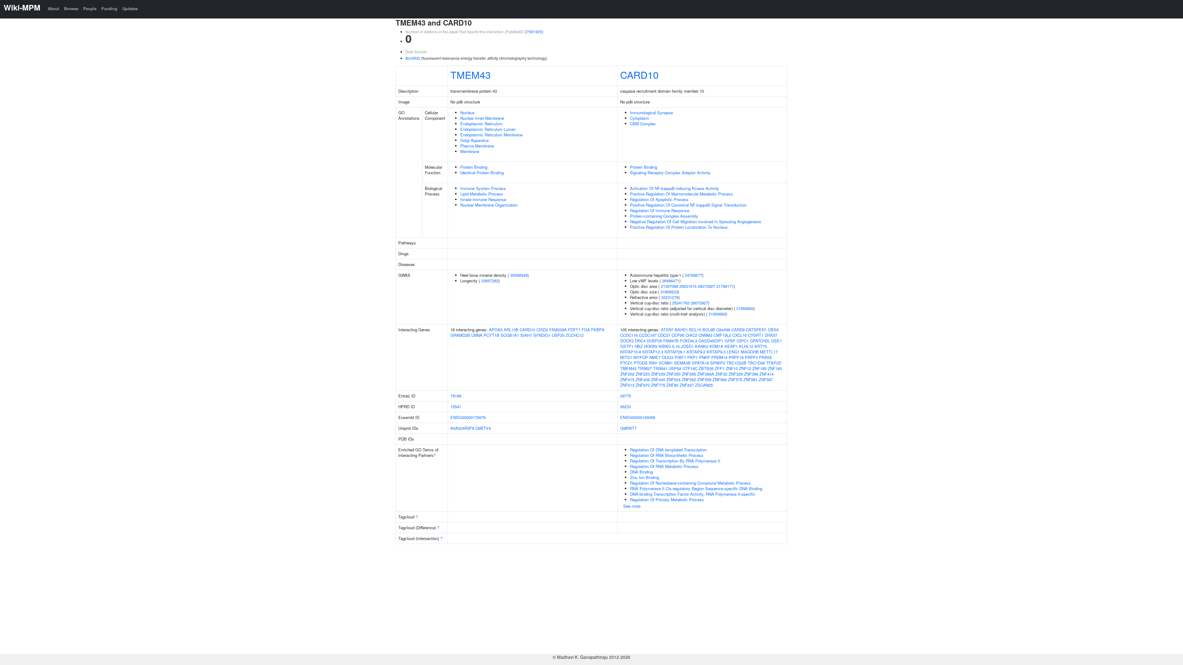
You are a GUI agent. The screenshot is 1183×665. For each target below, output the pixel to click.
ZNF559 (704, 379)
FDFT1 (574, 329)
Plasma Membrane (477, 146)
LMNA (476, 335)
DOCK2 (627, 341)
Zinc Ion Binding (644, 477)
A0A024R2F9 (462, 428)
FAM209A (558, 329)
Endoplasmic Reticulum (481, 124)
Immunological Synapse (651, 112)
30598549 (518, 275)
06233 (625, 406)
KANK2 (701, 346)
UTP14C (689, 368)
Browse (71, 8)
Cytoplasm (639, 118)
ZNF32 (721, 374)
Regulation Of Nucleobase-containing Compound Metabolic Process (690, 483)
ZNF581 (750, 379)
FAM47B (671, 341)
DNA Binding (641, 472)
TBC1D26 (756, 363)
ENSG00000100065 (637, 417)
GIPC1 (743, 341)
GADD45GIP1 (710, 341)
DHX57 (771, 335)
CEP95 (678, 335)
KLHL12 (746, 346)
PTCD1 (626, 363)
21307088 (669, 286)
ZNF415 (627, 379)
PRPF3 (751, 357)
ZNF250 (673, 374)
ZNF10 (732, 368)
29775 (625, 396)
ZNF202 (627, 374)
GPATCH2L (760, 341)
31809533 (669, 292)
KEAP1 (731, 346)
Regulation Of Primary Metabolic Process (667, 499)
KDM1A (716, 346)
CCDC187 (648, 335)
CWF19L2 (722, 335)
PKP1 (692, 357)
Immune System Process (483, 188)
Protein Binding (473, 167)
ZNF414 (766, 374)
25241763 (680, 303)
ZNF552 (689, 379)
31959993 (745, 308)
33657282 (489, 281)
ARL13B (511, 329)
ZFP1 (720, 368)
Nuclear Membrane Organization (489, 205)
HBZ (639, 346)
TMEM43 (470, 74)
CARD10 (639, 74)
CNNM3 (705, 335)
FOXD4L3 (688, 341)
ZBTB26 (706, 368)
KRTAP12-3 (652, 352)
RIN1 (653, 363)
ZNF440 (658, 379)
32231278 (669, 297)
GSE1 (776, 341)
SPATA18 (700, 363)
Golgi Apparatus (474, 140)
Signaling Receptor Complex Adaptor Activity (670, 172)
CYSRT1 (755, 335)
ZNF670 (643, 385)
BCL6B (708, 329)
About (53, 8)
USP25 (558, 335)
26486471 (670, 281)
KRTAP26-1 (675, 352)
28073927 (706, 286)
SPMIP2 (717, 363)
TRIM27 (645, 368)
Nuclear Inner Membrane (482, 118)
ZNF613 (627, 385)
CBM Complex (643, 124)
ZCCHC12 (574, 335)
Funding (109, 8)
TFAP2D (773, 363)
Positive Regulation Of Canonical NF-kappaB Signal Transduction (688, 205)
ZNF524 (673, 379)
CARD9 (738, 329)
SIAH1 (526, 335)
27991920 (533, 31)
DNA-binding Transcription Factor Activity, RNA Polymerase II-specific (692, 494)
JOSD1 (687, 346)
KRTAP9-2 (696, 352)
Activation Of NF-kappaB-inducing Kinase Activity (674, 188)
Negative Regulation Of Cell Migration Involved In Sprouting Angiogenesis (695, 221)
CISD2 (542, 329)
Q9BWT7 (628, 428)
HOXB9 (650, 346)
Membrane (469, 151)
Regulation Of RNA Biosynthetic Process (666, 455)
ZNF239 (658, 374)
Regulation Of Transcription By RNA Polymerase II (675, 461)
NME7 (655, 357)
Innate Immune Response (483, 199)
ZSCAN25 (704, 385)
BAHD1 (681, 329)
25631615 (688, 286)
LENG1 (733, 352)
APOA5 (495, 329)
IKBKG (664, 346)
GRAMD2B (460, 335)
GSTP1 (626, 346)
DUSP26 (654, 341)
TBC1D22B (736, 363)
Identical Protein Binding (482, 172)
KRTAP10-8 (630, 352)
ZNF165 (759, 368)
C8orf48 (723, 329)
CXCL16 (739, 335)
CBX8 (773, 329)
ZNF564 (720, 379)
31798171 (725, 286)
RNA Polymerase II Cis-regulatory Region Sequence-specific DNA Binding (696, 488)
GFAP (730, 341)
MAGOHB (750, 352)
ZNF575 (735, 379)
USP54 (675, 368)
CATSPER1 (756, 329)
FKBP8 (597, 329)
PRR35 (765, 357)
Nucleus (467, 112)
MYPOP (640, 357)
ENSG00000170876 (468, 417)
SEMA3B (682, 363)
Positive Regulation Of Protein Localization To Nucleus (679, 227)
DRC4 (640, 341)
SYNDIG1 (542, 335)
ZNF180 (775, 368)
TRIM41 (660, 368)
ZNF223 (643, 374)
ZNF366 (751, 374)
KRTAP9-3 (716, 352)
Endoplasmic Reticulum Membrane (491, 135)
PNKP (704, 357)
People (89, 8)
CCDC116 (629, 335)
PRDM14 (719, 357)
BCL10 (695, 329)
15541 (455, 406)
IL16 (676, 346)
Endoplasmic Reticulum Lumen (488, 129)
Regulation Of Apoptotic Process (659, 199)
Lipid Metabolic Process (481, 194)
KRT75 (760, 346)
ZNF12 (745, 368)
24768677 (693, 275)
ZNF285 (689, 374)
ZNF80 (672, 385)
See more (631, 506)
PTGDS (641, 363)
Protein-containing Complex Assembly (664, 216)
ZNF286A (705, 374)
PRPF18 (736, 357)
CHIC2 (691, 335)
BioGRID (412, 58)
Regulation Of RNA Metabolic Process (664, 466)
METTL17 (769, 352)
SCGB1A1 (510, 335)
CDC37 (664, 335)
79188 (455, 396)
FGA (586, 329)
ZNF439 (643, 379)
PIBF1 (680, 357)
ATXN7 (667, 329)
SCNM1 (666, 363)
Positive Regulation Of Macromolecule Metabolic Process (681, 194)
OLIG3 (667, 357)
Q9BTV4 (483, 428)
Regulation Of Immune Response (659, 210)
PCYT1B (491, 335)
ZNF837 (687, 385)
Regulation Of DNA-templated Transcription (668, 450)
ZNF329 (736, 374)
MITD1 (626, 357)
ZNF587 (766, 379)
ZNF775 (658, 385)
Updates (130, 8)
